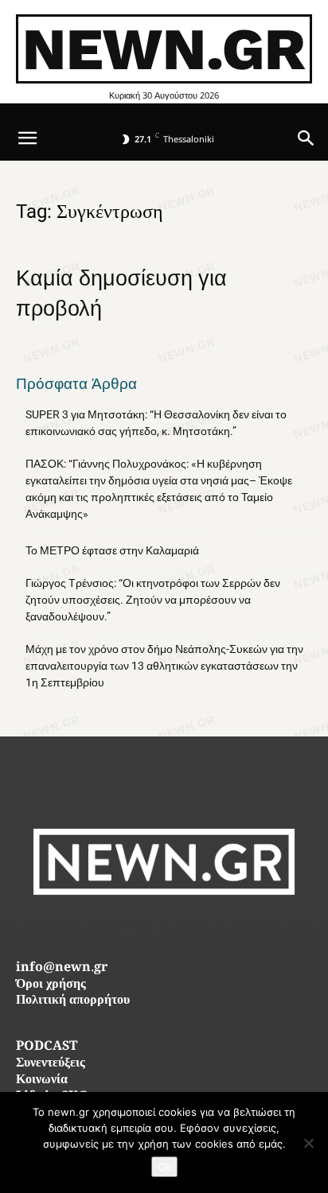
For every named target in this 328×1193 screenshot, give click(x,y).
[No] (308, 1143)
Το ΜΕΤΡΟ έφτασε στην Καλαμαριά (112, 550)
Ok (164, 1166)
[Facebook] (129, 930)
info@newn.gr (61, 968)
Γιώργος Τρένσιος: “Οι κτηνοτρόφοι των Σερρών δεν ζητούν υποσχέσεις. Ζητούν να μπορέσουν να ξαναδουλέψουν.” (152, 600)
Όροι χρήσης (51, 985)
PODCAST (46, 1047)
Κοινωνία (42, 1080)
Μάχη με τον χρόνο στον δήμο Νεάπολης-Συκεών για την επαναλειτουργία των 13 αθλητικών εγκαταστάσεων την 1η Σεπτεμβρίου (164, 666)
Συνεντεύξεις (50, 1063)
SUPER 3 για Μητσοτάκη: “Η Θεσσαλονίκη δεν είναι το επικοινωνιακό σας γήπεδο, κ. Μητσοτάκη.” (156, 422)
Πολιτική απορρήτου (73, 1001)
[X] (200, 930)
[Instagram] (164, 930)
